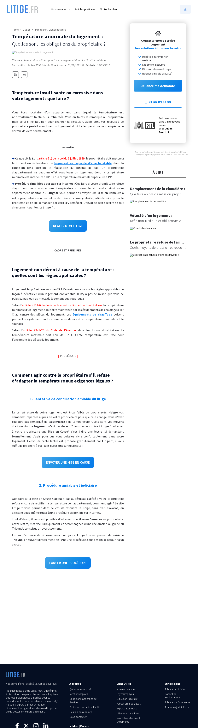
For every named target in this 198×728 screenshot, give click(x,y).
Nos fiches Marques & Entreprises (128, 719)
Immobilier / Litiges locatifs (50, 29)
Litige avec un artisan (128, 713)
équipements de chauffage (92, 314)
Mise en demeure (126, 689)
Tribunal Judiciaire (175, 689)
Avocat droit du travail (129, 703)
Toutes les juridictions (177, 707)
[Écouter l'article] (24, 74)
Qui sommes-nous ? (80, 689)
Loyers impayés (125, 694)
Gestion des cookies (80, 712)
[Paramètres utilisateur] (15, 74)
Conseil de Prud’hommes (172, 695)
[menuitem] (61, 9)
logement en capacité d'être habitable (83, 163)
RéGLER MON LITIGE (68, 226)
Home (15, 29)
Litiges (27, 29)
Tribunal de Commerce (177, 702)
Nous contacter (77, 717)
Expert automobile (127, 708)
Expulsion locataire (127, 699)
